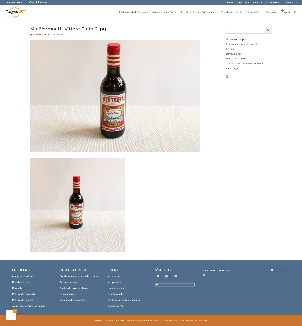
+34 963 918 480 (15, 2)
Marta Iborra (42, 34)
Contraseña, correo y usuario (123, 300)
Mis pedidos (114, 282)
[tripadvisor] (177, 277)
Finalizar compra (234, 2)
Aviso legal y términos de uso (28, 306)
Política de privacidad (24, 294)
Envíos (230, 49)
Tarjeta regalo (115, 294)
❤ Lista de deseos (270, 2)
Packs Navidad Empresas (133, 12)
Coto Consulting (200, 321)
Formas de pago (69, 282)
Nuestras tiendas (21, 282)
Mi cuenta (113, 276)
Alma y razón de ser (23, 276)
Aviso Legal (232, 68)
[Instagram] (168, 277)
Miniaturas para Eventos (165, 12)
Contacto (271, 12)
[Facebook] (159, 277)
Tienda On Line (229, 12)
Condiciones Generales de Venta (244, 63)
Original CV (252, 12)
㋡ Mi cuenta (251, 2)
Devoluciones (234, 53)
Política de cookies (236, 58)
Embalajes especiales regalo (242, 44)
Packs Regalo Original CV (200, 12)
